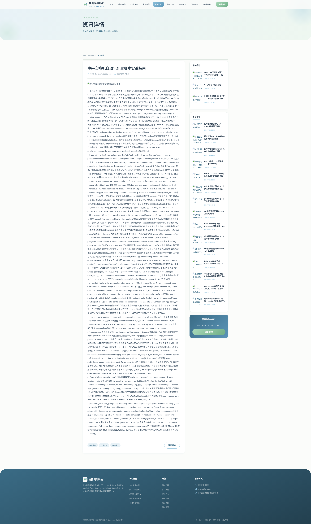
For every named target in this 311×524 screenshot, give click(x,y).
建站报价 (182, 4)
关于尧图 (170, 4)
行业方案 (134, 4)
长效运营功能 (134, 503)
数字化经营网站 (135, 489)
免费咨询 (222, 4)
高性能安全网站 (135, 498)
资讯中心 (158, 4)
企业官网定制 (134, 485)
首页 (111, 4)
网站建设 (92, 445)
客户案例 (146, 4)
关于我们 (199, 520)
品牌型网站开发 (135, 494)
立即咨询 (209, 332)
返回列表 (172, 445)
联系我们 (207, 4)
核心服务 (122, 4)
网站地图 (165, 507)
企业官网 (104, 445)
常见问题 (195, 4)
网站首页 (165, 485)
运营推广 (115, 445)
